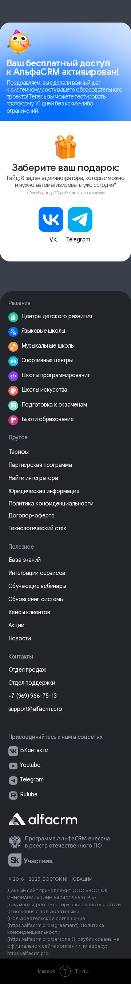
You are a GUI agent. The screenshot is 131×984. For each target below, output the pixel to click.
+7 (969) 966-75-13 (32, 696)
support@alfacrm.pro (35, 709)
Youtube (30, 765)
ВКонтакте (34, 750)
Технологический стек (37, 528)
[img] (51, 219)
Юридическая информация (43, 491)
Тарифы (19, 452)
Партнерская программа (40, 465)
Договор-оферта (31, 515)
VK (53, 240)
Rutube (28, 794)
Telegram (78, 239)
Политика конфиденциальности (51, 503)
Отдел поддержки (32, 683)
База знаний (25, 560)
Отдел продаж (27, 669)
